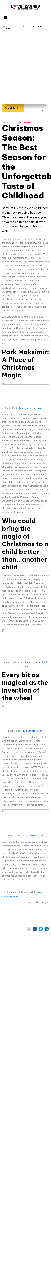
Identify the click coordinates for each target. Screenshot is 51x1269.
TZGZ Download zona (32, 730)
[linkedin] (46, 929)
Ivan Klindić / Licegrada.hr (32, 408)
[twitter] (41, 929)
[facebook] (35, 929)
